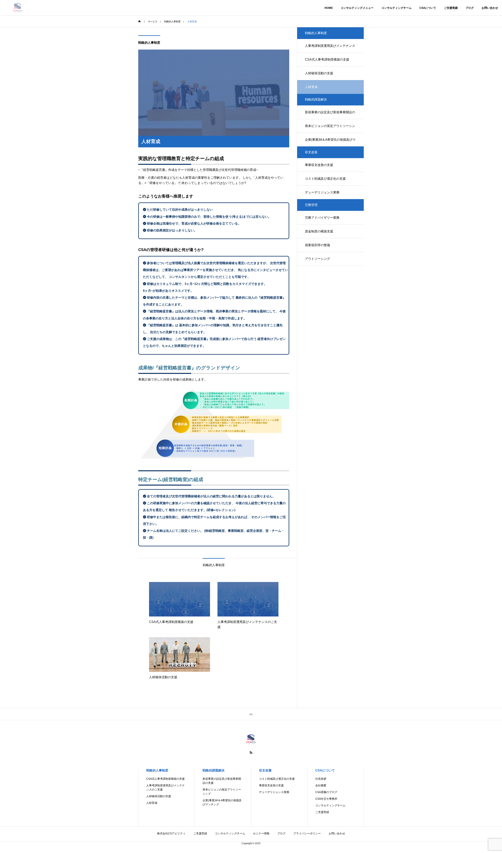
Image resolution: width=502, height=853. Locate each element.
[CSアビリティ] (17, 8)
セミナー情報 (261, 833)
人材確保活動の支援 (319, 73)
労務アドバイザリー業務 (322, 217)
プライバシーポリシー (307, 833)
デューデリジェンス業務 (322, 192)
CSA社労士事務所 (326, 798)
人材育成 (151, 802)
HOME (329, 7)
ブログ (470, 7)
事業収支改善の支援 (319, 165)
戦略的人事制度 (149, 42)
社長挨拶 (320, 778)
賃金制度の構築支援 (319, 231)
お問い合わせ (490, 7)
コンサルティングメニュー (357, 7)
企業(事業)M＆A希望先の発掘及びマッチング (330, 142)
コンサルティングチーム (396, 7)
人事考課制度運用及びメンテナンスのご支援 (330, 48)
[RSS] (251, 752)
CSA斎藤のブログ (326, 792)
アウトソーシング (317, 258)
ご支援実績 (451, 7)
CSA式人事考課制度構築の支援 (327, 59)
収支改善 (265, 770)
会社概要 (320, 785)
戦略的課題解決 (214, 770)
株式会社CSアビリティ (171, 833)
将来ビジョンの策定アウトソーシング (330, 128)
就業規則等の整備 (317, 245)
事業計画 (144, 379)
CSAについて (427, 7)
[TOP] (251, 714)
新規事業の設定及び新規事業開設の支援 (330, 115)
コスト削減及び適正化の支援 (325, 178)
